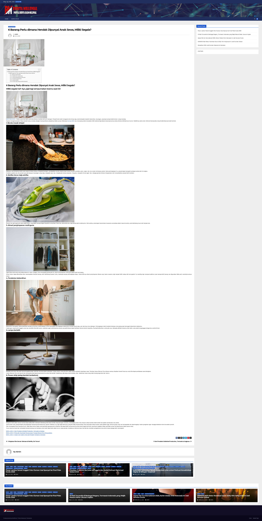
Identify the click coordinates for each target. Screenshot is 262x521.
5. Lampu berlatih (15, 80)
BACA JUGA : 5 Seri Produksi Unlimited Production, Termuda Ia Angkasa (25, 431)
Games (26, 466)
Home (6, 19)
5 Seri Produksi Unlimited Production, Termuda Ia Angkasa (172, 441)
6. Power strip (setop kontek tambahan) (19, 81)
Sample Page (15, 19)
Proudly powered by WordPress (10, 518)
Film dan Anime (21, 466)
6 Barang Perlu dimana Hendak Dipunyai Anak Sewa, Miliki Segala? (24, 71)
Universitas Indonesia (18, 468)
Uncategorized (12, 26)
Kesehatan (34, 466)
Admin (16, 34)
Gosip (30, 466)
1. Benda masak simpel (16, 74)
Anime (11, 466)
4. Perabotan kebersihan (16, 78)
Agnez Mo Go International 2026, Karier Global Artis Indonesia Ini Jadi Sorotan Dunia (220, 38)
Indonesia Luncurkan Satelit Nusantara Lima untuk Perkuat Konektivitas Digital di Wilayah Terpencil (162, 471)
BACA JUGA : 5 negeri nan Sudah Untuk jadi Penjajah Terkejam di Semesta (25, 434)
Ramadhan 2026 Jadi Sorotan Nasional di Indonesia (211, 45)
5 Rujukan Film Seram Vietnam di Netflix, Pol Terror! (24, 441)
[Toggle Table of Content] (38, 70)
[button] (254, 19)
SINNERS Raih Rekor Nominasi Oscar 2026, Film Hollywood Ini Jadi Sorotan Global (220, 41)
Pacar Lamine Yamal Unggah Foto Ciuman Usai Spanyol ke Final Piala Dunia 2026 (33, 471)
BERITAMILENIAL (10, 119)
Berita (7, 466)
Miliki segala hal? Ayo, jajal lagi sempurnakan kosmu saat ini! (22, 73)
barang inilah (70, 121)
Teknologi (55, 466)
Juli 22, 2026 (10, 499)
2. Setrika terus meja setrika (17, 76)
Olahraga (44, 466)
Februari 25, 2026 (139, 499)
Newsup (23, 518)
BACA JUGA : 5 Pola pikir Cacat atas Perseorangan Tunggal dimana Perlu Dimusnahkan (29, 433)
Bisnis (15, 466)
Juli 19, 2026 (74, 499)
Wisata (25, 468)
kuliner (39, 466)
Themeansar (29, 518)
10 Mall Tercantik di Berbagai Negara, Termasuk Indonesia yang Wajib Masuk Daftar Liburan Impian (224, 34)
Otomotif (50, 466)
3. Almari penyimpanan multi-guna (18, 77)
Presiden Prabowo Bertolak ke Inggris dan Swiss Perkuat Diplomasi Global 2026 (96, 471)
